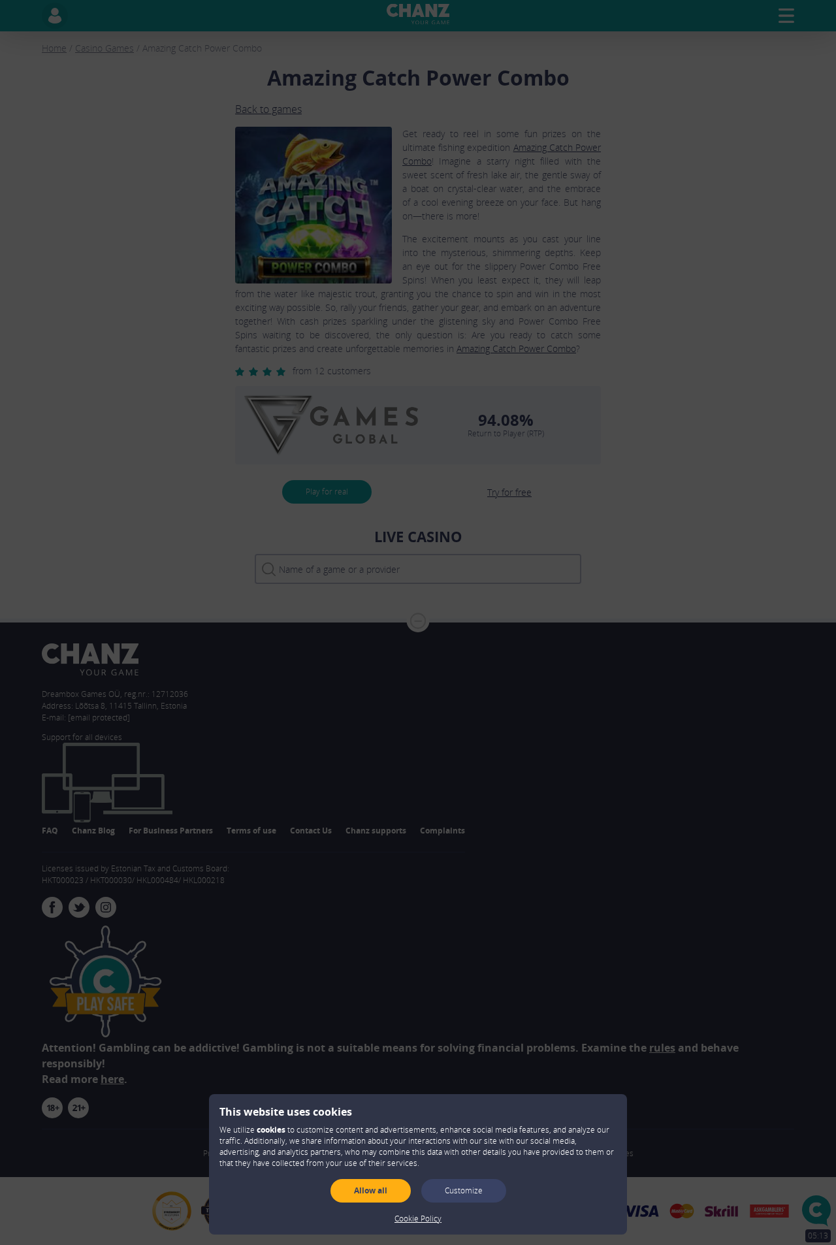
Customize (464, 1190)
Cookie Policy (418, 1218)
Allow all (370, 1190)
